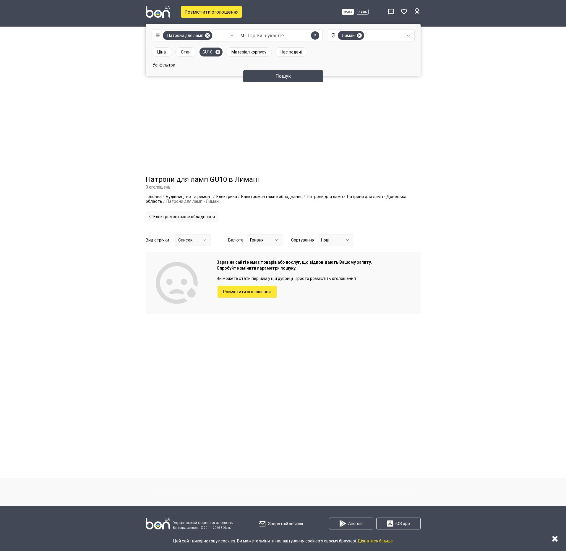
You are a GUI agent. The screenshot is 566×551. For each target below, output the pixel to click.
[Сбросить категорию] (207, 35)
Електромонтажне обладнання (184, 216)
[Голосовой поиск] (315, 35)
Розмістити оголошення (211, 12)
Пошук (283, 76)
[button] (193, 35)
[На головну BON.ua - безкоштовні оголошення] (158, 12)
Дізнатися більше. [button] (376, 541)
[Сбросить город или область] (359, 35)
